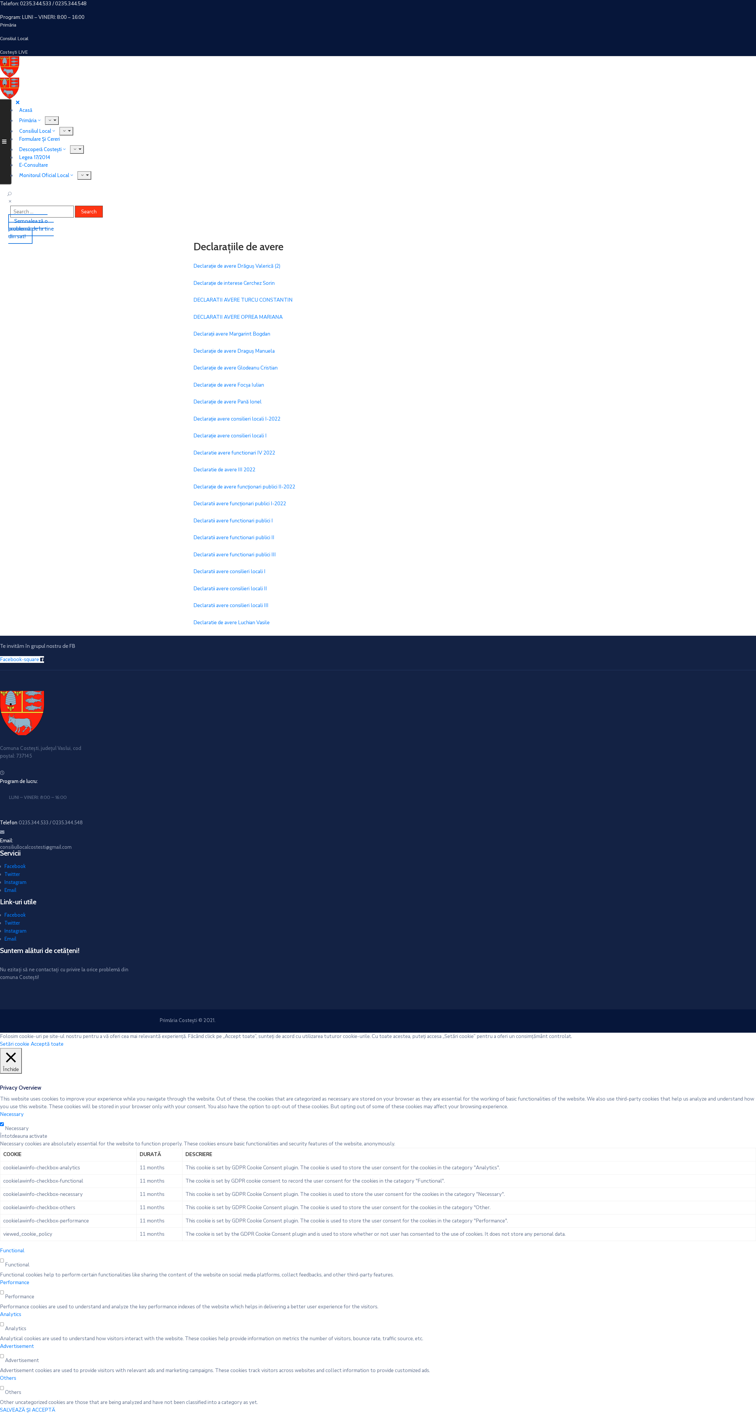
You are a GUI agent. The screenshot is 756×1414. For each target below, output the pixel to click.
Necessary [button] (12, 1114)
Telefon (41, 822)
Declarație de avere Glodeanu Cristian (235, 367)
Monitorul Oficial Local (44, 175)
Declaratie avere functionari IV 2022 (234, 452)
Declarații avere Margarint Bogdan (231, 334)
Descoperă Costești (40, 149)
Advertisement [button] (17, 1346)
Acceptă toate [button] (47, 1044)
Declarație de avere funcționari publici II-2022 (244, 486)
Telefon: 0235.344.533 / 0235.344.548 (43, 3)
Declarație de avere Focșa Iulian (228, 385)
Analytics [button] (10, 1314)
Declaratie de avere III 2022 (224, 469)
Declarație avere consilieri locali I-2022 (237, 419)
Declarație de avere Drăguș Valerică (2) (237, 266)
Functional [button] (12, 1250)
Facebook (15, 866)
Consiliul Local (35, 131)
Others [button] (8, 1378)
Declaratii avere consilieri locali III (230, 605)
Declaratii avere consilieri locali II (230, 588)
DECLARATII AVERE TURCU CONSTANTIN (243, 300)
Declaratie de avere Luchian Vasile (231, 622)
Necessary (17, 1128)
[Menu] (66, 131)
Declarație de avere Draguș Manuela (234, 351)
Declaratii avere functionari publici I (233, 520)
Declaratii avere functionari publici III (234, 554)
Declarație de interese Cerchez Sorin (234, 283)
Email (10, 890)
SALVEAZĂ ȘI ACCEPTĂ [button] (27, 1410)
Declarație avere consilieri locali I (230, 435)
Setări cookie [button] (14, 1044)
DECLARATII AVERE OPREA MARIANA (238, 317)
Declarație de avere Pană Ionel (227, 401)
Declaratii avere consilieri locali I (229, 571)
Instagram (15, 882)
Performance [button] (14, 1282)
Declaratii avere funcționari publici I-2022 (239, 503)
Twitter (12, 874)
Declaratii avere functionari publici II (233, 537)
